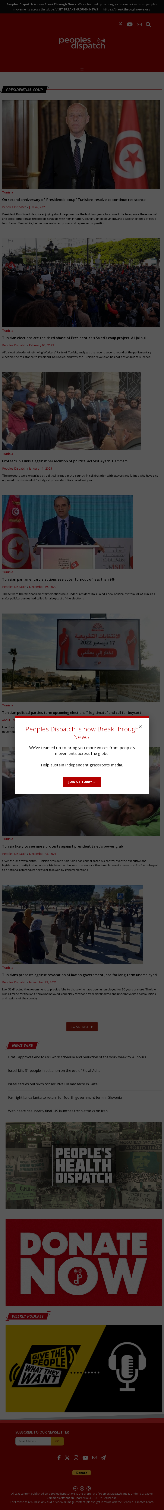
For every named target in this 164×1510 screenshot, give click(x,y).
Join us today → (82, 782)
